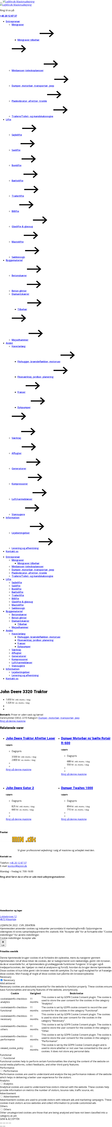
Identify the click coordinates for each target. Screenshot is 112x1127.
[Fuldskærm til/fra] (4, 1123)
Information (12, 517)
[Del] (7, 1123)
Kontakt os (12, 551)
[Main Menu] (1, 2)
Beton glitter (19, 290)
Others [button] (4, 1106)
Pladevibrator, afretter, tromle (29, 101)
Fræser (22, 392)
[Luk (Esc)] (10, 1123)
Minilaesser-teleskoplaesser (28, 70)
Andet (9, 343)
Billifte (15, 211)
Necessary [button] (5, 977)
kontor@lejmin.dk (17, 866)
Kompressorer (20, 483)
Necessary (9, 980)
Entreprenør (13, 21)
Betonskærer (19, 275)
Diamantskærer (20, 294)
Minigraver (18, 24)
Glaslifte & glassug (22, 226)
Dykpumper (24, 407)
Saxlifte (16, 150)
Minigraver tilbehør (29, 39)
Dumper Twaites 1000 (77, 788)
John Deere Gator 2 (20, 788)
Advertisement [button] (8, 1093)
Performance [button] (7, 1067)
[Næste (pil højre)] (4, 1126)
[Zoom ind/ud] (1, 1123)
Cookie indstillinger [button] (10, 938)
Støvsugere (18, 514)
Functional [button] (5, 1055)
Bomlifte (16, 165)
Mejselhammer (20, 339)
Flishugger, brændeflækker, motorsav (39, 361)
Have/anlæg (18, 346)
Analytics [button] (5, 1080)
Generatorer (19, 468)
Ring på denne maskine (13, 721)
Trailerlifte (18, 196)
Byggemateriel (14, 260)
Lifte (8, 119)
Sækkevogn (18, 257)
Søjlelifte (17, 134)
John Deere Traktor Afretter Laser (30, 738)
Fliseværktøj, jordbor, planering (35, 376)
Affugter (17, 453)
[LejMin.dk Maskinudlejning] (19, 1)
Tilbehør (22, 309)
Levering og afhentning (25, 548)
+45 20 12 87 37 (8, 15)
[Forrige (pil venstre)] (1, 1126)
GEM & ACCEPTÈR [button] (9, 1119)
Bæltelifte (17, 180)
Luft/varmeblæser (22, 499)
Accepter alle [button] (29, 938)
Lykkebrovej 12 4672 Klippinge (8, 918)
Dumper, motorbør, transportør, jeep (33, 85)
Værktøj (16, 438)
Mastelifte (18, 241)
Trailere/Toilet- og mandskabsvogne (32, 116)
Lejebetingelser (21, 532)
